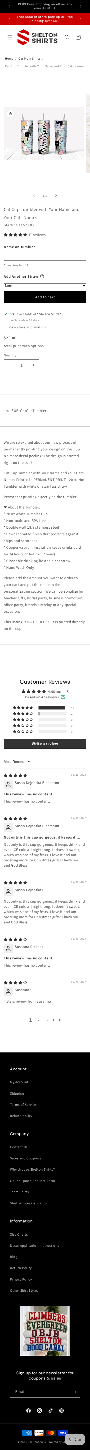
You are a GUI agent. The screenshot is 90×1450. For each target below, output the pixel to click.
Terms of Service (23, 1104)
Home (9, 58)
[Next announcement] (80, 6)
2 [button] (39, 1019)
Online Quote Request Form (32, 1181)
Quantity (10, 355)
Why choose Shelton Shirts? (32, 1169)
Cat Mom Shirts (29, 58)
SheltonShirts (37, 1442)
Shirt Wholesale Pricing (29, 1203)
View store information (27, 327)
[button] (10, 37)
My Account (19, 1082)
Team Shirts (19, 1192)
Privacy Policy (21, 1279)
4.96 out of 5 (58, 691)
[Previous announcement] (9, 6)
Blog (13, 1256)
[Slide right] (56, 195)
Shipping (17, 1093)
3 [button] (47, 1019)
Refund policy (21, 1115)
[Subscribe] (74, 1392)
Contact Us (19, 1147)
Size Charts (19, 1234)
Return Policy (21, 1268)
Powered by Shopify (59, 1442)
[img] (15, 775)
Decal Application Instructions (34, 1245)
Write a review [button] (45, 743)
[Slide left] (34, 195)
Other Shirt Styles (24, 1290)
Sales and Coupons (25, 1158)
